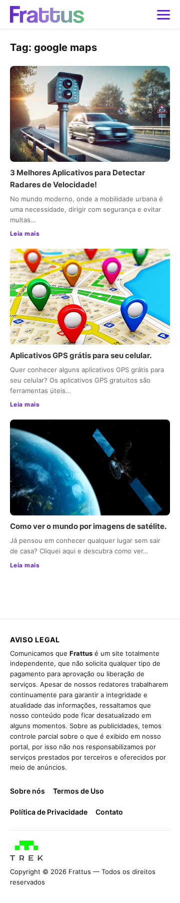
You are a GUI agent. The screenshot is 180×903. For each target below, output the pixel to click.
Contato (109, 812)
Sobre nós (27, 791)
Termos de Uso (78, 791)
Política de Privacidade (49, 812)
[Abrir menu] (163, 14)
